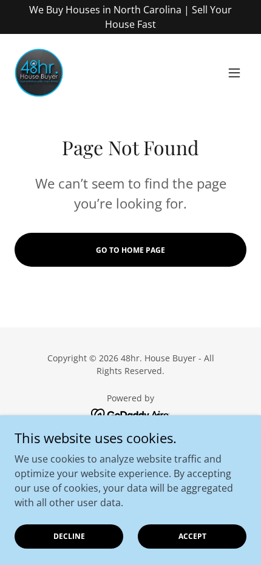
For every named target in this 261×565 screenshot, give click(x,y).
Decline (69, 536)
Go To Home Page (130, 250)
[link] (39, 72)
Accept (192, 536)
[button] (234, 73)
